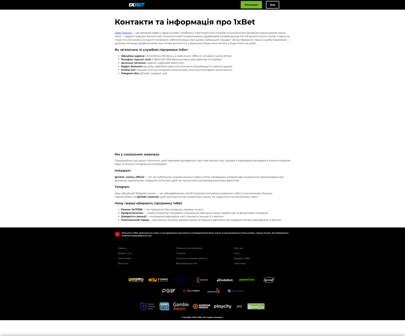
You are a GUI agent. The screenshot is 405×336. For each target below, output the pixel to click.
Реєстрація (251, 4)
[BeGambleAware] (181, 306)
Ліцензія (181, 253)
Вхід (272, 4)
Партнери (240, 263)
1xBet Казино (123, 32)
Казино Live (124, 253)
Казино (122, 248)
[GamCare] (148, 306)
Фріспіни (123, 263)
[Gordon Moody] (201, 306)
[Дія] (239, 306)
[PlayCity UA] (222, 306)
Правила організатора (189, 248)
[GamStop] (164, 306)
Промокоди (125, 258)
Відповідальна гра (186, 263)
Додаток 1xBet (242, 258)
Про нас (238, 248)
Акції (237, 253)
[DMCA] (256, 306)
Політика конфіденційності (192, 258)
